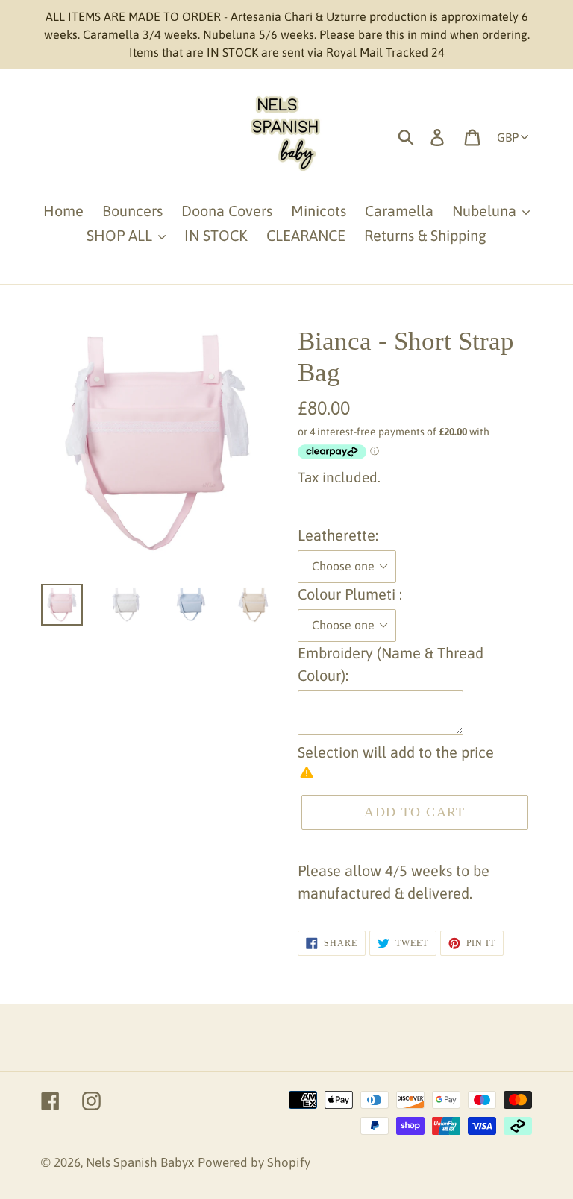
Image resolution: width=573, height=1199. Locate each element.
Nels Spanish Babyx (140, 1162)
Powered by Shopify (254, 1162)
